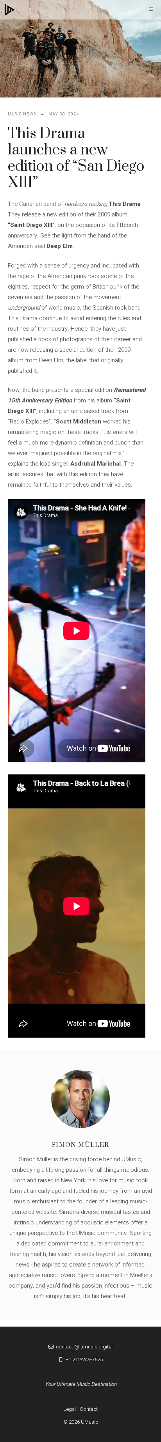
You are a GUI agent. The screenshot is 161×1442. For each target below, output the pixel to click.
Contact (89, 1409)
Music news (22, 114)
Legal (69, 1409)
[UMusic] (10, 9)
